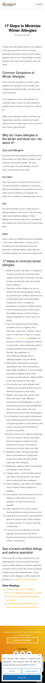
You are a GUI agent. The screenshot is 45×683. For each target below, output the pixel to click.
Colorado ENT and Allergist (25, 579)
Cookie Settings (31, 671)
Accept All (22, 677)
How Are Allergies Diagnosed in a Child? (24, 593)
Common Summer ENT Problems (20, 589)
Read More (31, 665)
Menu (40, 4)
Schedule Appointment (22, 640)
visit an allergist (19, 338)
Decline (12, 671)
